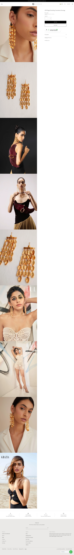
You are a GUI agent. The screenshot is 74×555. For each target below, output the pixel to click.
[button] (65, 4)
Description (47, 34)
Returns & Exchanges (29, 537)
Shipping (46, 14)
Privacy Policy (28, 543)
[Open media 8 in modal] (18, 425)
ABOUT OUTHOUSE (6, 533)
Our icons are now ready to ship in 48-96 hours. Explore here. (37, 0)
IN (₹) (62, 4)
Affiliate (27, 544)
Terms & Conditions (29, 541)
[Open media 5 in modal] (18, 257)
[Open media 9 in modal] (18, 481)
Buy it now (55, 25)
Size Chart (27, 539)
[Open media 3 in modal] (18, 146)
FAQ (26, 533)
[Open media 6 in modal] (18, 313)
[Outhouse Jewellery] (37, 4)
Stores (3, 535)
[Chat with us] (70, 551)
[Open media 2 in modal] (18, 90)
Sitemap (3, 543)
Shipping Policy (28, 535)
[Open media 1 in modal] (18, 34)
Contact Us (4, 541)
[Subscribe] (47, 527)
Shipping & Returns (48, 37)
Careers (3, 539)
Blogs (3, 537)
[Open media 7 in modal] (18, 369)
